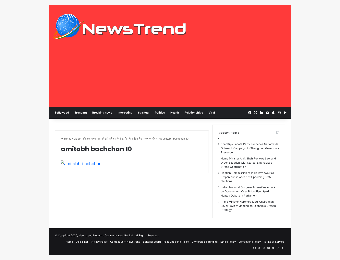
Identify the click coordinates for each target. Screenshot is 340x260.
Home (67, 138)
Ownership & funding (205, 241)
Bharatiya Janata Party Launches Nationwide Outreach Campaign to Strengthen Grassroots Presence (250, 148)
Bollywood (62, 112)
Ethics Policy (228, 241)
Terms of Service (273, 241)
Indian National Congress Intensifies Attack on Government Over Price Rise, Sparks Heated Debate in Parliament (248, 191)
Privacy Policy (99, 241)
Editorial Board (152, 241)
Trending (81, 112)
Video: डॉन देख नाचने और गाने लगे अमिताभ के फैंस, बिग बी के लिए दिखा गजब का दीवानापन (117, 138)
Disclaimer (82, 241)
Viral (212, 112)
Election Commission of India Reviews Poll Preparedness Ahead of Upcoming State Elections (247, 177)
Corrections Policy (249, 241)
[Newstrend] (120, 26)
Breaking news (102, 112)
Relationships (194, 112)
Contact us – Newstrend (125, 241)
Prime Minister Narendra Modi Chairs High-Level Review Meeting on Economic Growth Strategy (248, 206)
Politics (160, 112)
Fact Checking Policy (176, 241)
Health (174, 112)
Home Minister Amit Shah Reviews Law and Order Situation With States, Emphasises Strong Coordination (248, 162)
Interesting (125, 112)
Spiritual (143, 112)
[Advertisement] (170, 77)
